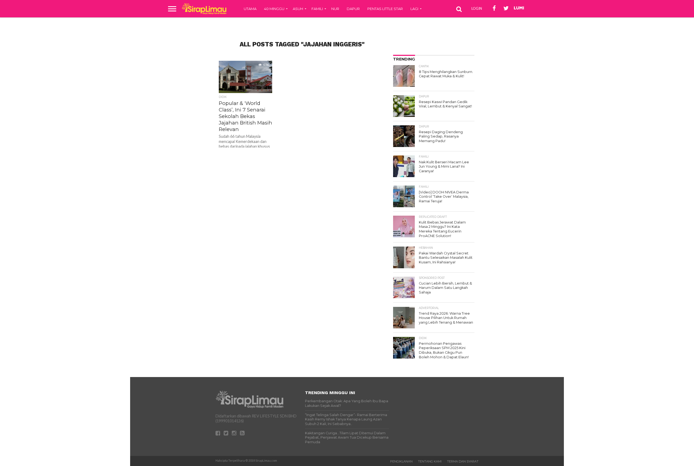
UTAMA (250, 9)
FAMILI (317, 9)
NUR (335, 9)
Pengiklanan (401, 461)
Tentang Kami (430, 461)
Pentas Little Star (385, 9)
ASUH (298, 9)
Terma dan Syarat (462, 461)
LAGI (414, 9)
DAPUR (353, 9)
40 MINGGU (274, 9)
